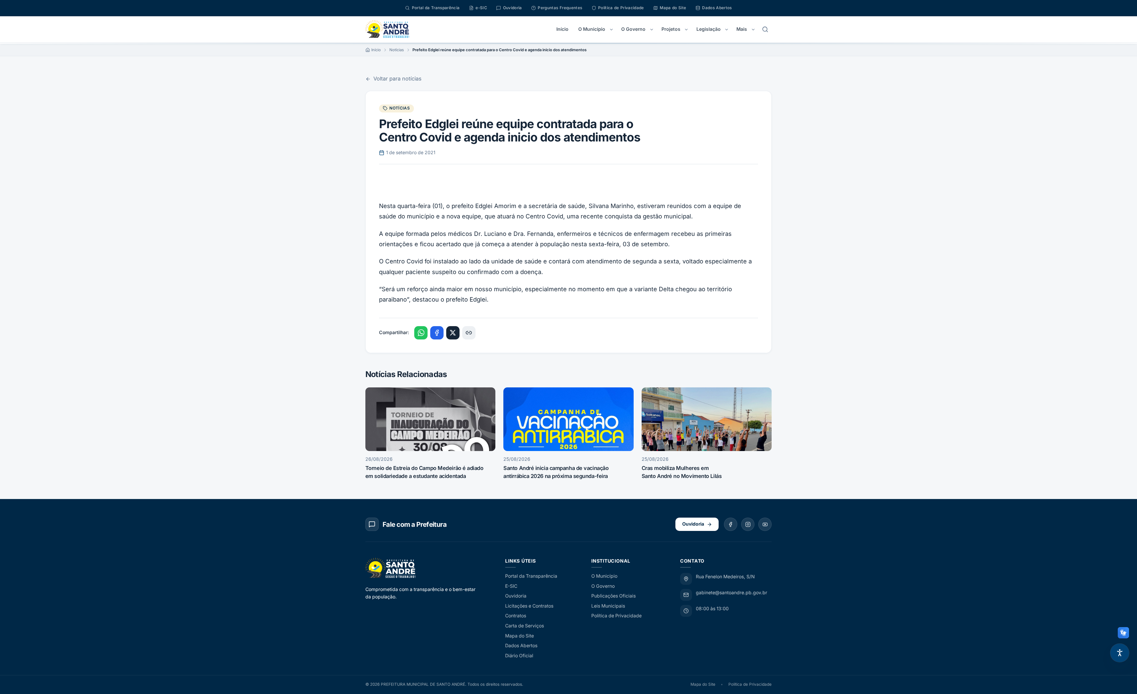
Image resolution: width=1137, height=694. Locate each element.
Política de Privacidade (616, 616)
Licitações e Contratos (529, 606)
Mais (741, 29)
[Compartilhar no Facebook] (437, 332)
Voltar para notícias (397, 78)
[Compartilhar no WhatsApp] (421, 332)
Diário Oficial (519, 655)
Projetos (670, 29)
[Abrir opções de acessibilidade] (1119, 653)
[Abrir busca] (765, 29)
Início (562, 29)
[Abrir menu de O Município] (611, 29)
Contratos (515, 616)
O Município (591, 29)
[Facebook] (730, 524)
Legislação (708, 29)
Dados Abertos (521, 645)
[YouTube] (765, 524)
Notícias (396, 49)
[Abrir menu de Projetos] (686, 29)
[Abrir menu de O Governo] (652, 29)
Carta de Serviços (524, 626)
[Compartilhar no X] (453, 332)
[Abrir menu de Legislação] (726, 29)
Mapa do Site (519, 636)
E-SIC (511, 586)
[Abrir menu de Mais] (753, 29)
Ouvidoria (693, 524)
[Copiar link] (469, 332)
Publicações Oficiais (613, 596)
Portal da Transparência (531, 576)
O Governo (633, 29)
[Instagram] (747, 524)
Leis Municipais (608, 606)
